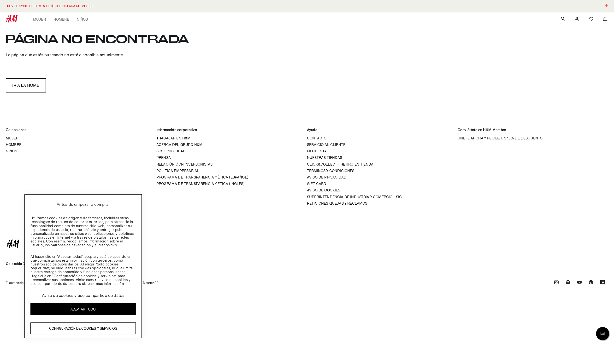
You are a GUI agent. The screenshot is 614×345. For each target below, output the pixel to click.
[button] (307, 6)
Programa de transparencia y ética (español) (202, 177)
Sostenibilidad (171, 151)
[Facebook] (602, 282)
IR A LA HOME (26, 85)
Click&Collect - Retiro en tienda (340, 164)
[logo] (307, 243)
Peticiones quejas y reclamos (337, 203)
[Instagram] (556, 282)
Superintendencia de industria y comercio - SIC (354, 197)
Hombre (61, 19)
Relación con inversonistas (184, 164)
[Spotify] (568, 282)
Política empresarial (177, 171)
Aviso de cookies (323, 190)
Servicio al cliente (326, 145)
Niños (82, 19)
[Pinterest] (591, 282)
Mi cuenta (317, 151)
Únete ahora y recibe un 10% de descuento (500, 138)
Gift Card (316, 184)
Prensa (163, 157)
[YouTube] (579, 282)
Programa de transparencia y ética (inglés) (200, 184)
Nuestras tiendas (324, 157)
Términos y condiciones (330, 171)
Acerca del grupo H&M (179, 145)
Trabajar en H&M (173, 138)
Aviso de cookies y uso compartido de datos (83, 295)
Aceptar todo (83, 309)
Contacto (316, 138)
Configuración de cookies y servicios (83, 328)
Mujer (39, 19)
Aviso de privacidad (326, 177)
